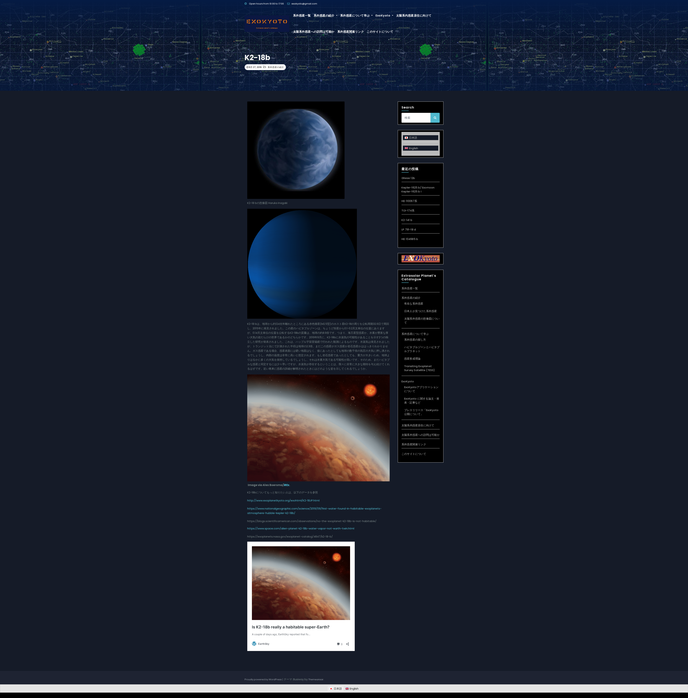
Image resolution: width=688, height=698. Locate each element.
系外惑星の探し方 (415, 339)
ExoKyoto (383, 15)
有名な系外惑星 (413, 303)
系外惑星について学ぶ (355, 15)
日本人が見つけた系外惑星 (420, 311)
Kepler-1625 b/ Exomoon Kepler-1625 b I (418, 189)
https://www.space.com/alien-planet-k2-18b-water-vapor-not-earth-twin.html (300, 528)
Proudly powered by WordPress (263, 679)
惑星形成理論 (412, 358)
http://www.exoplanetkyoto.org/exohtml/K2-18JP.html (283, 500)
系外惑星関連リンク (350, 32)
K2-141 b (407, 220)
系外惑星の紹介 (324, 15)
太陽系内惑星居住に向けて (414, 15)
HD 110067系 (409, 201)
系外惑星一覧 (302, 15)
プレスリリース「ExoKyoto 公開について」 (421, 412)
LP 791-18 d (409, 229)
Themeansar (315, 679)
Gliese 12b (408, 178)
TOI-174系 (408, 210)
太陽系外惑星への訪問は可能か (314, 32)
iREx (286, 485)
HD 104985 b (410, 239)
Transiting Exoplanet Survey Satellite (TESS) (419, 368)
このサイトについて (380, 32)
